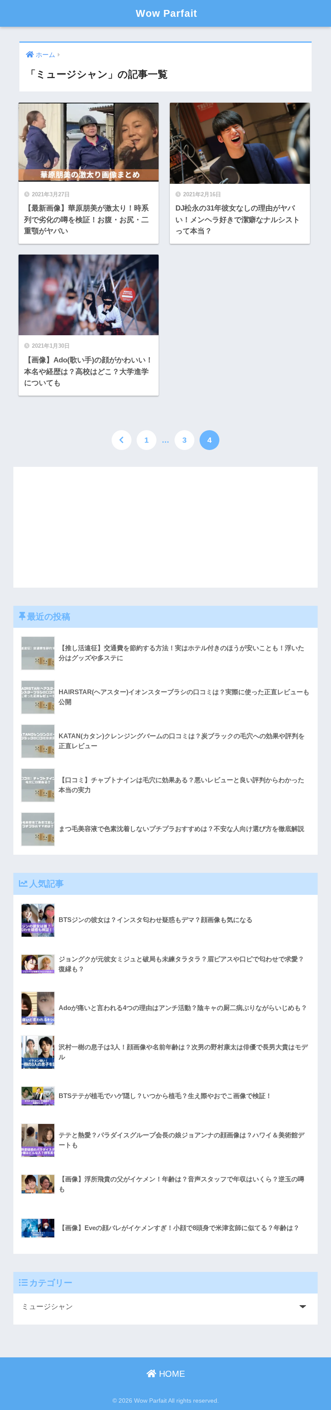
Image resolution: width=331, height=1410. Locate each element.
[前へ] (121, 440)
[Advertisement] (165, 527)
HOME (170, 1374)
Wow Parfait (166, 13)
